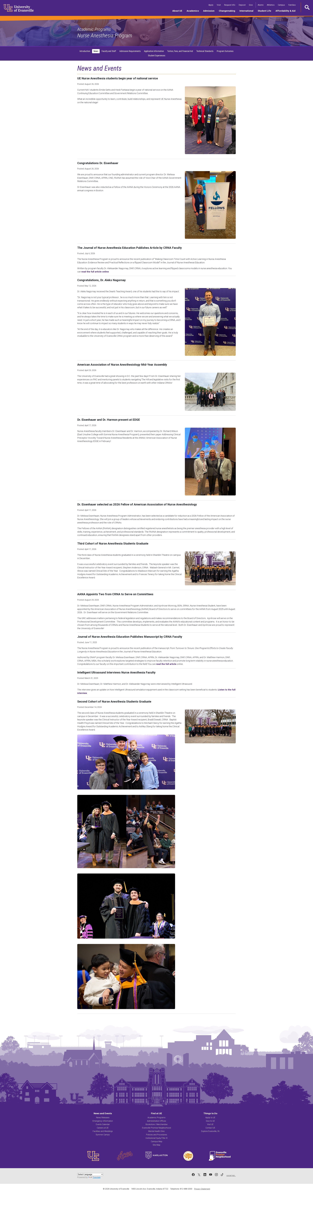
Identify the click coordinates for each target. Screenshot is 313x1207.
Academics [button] (194, 10)
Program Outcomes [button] (225, 51)
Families (292, 5)
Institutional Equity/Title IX (156, 1138)
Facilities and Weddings (103, 1131)
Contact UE (210, 1128)
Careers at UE (103, 1128)
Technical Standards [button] (204, 51)
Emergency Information (103, 1121)
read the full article (166, 664)
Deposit (242, 5)
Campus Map (156, 1141)
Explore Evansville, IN (210, 1131)
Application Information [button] (154, 51)
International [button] (248, 10)
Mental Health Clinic (156, 1131)
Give (251, 5)
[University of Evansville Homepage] (17, 8)
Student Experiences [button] (156, 55)
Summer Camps (103, 1134)
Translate (97, 1177)
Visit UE (210, 1124)
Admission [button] (210, 10)
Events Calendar (103, 1124)
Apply (211, 5)
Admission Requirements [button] (130, 51)
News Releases (102, 1117)
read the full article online (95, 271)
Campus (282, 5)
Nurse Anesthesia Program (104, 35)
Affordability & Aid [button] (287, 10)
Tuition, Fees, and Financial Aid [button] (180, 51)
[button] (307, 7)
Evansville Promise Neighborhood (156, 1128)
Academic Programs (94, 29)
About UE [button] (178, 10)
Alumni (261, 5)
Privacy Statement (202, 1189)
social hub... (231, 1176)
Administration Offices (156, 1121)
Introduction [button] (85, 51)
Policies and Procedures (156, 1134)
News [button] (96, 51)
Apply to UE (210, 1117)
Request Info (230, 5)
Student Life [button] (265, 10)
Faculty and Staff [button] (109, 51)
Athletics (271, 5)
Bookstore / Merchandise (157, 1124)
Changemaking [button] (228, 10)
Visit (219, 5)
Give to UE (210, 1121)
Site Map (156, 1145)
